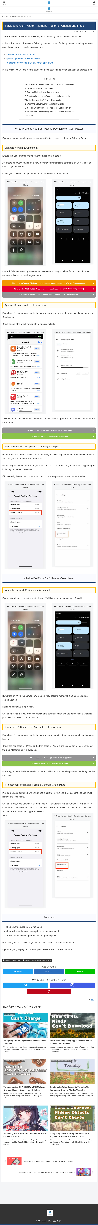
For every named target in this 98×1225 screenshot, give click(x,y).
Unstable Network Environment (40, 88)
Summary (28, 116)
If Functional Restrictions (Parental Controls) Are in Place (51, 112)
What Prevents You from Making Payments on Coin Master (49, 84)
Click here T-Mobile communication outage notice (49, 295)
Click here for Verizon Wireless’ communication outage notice (49, 283)
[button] (91, 602)
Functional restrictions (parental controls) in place (29, 63)
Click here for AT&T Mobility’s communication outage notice (49, 289)
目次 (45, 79)
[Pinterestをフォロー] (49, 991)
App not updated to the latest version (23, 58)
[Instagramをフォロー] (72, 985)
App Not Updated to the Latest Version (43, 92)
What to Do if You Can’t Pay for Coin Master (42, 100)
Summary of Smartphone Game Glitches (38, 960)
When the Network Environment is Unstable (45, 104)
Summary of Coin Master (13, 960)
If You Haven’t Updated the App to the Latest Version (49, 108)
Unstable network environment (20, 54)
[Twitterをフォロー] (25, 985)
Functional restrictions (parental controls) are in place (49, 96)
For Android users (49, 436)
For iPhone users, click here (49, 430)
